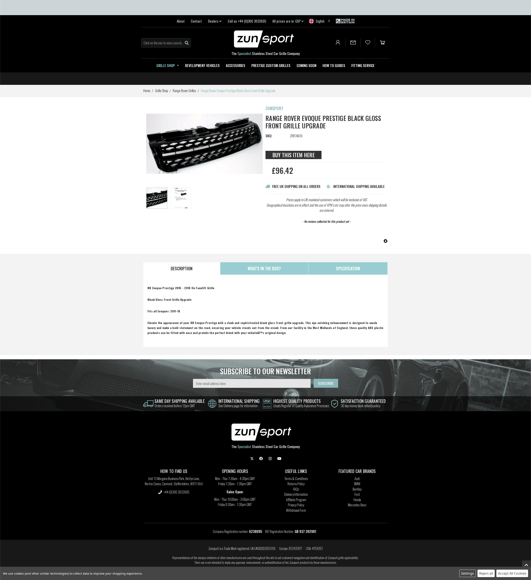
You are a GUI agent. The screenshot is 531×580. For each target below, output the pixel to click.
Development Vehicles (202, 65)
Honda (357, 499)
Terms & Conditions (296, 478)
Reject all (486, 573)
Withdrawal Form (296, 510)
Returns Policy (295, 483)
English (320, 21)
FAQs (296, 489)
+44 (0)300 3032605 (176, 492)
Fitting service (363, 65)
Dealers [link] (213, 21)
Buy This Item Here (293, 155)
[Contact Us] (353, 42)
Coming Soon (306, 65)
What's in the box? (264, 268)
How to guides (334, 65)
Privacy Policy (296, 504)
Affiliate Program (296, 499)
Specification (348, 268)
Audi (357, 478)
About (181, 21)
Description (181, 268)
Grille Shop (165, 65)
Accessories (235, 65)
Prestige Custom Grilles (270, 65)
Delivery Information (296, 494)
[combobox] (320, 21)
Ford (357, 494)
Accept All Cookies (512, 573)
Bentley (357, 489)
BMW (357, 483)
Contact (196, 21)
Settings (467, 573)
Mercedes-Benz (357, 504)
